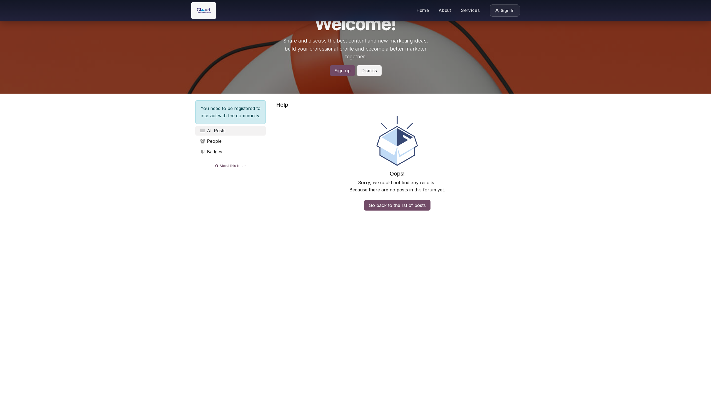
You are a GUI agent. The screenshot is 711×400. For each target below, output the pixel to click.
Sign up (342, 70)
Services (470, 10)
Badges (214, 151)
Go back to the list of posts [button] (397, 205)
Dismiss (369, 70)
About (445, 10)
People (214, 141)
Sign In (508, 10)
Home (423, 10)
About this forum (233, 166)
